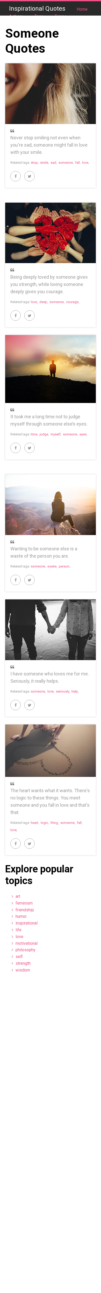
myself (56, 434)
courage (72, 302)
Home (82, 9)
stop (34, 163)
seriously (62, 691)
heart (34, 823)
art (18, 896)
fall (77, 163)
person (64, 566)
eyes (83, 434)
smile (44, 163)
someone (66, 163)
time (34, 434)
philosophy (25, 949)
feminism (24, 903)
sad (53, 163)
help (74, 691)
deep (43, 302)
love (85, 163)
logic (44, 823)
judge (44, 434)
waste (51, 566)
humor (21, 916)
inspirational (27, 923)
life (18, 929)
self (19, 956)
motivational (27, 943)
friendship (25, 909)
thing (54, 823)
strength (23, 963)
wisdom (23, 970)
